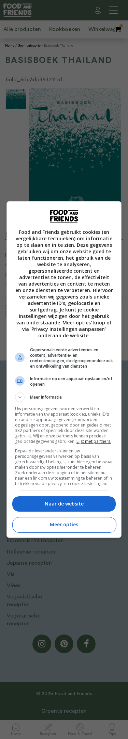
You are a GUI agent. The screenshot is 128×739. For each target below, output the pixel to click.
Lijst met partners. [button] (93, 441)
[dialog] (64, 369)
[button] (64, 397)
